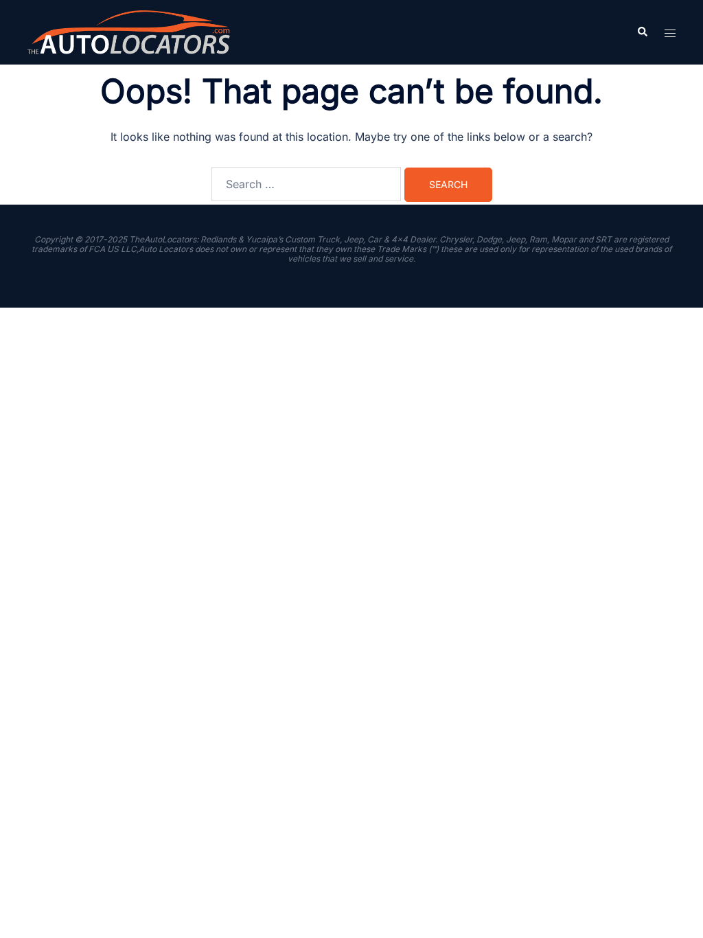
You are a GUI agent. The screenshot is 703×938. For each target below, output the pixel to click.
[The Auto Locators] (128, 31)
